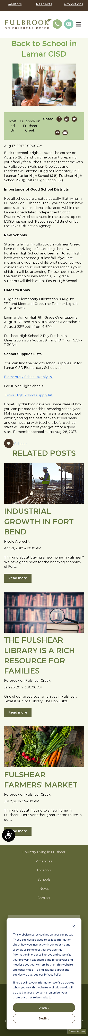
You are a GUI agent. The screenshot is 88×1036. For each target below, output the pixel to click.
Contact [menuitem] (44, 898)
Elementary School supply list (28, 377)
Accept (44, 1007)
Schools (20, 444)
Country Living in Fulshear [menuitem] (44, 852)
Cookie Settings (77, 1031)
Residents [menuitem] (44, 4)
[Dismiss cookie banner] (73, 926)
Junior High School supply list (28, 395)
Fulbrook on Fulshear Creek (30, 125)
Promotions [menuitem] (73, 4)
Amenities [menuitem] (44, 861)
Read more (17, 578)
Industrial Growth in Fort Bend (39, 521)
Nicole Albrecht (17, 541)
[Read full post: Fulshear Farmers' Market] (44, 746)
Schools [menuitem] (44, 879)
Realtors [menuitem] (14, 4)
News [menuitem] (44, 889)
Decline (44, 1018)
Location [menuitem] (44, 870)
